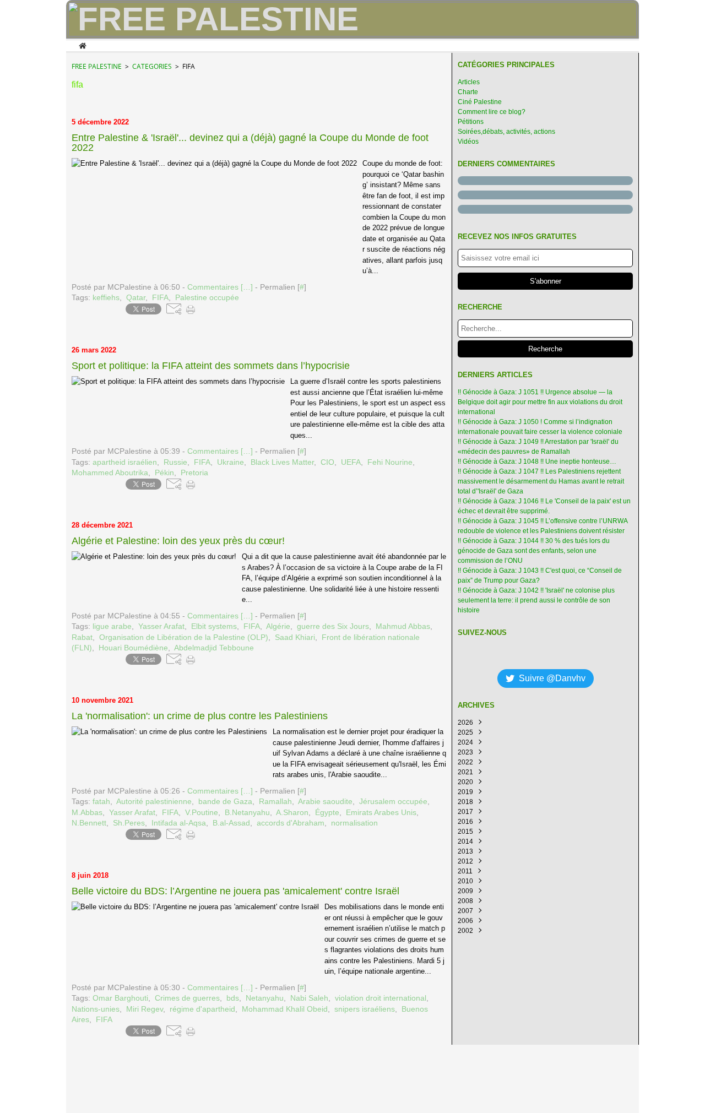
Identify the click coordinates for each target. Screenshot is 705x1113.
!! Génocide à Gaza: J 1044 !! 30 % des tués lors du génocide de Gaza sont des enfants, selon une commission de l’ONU (534, 550)
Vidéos (468, 141)
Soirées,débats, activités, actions (506, 131)
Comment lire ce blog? (491, 112)
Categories (152, 66)
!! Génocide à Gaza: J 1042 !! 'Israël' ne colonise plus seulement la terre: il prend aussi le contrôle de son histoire (536, 600)
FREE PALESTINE (97, 66)
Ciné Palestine (480, 102)
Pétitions (471, 122)
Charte (468, 92)
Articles (469, 82)
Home (83, 44)
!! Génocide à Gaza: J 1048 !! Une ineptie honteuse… (537, 461)
